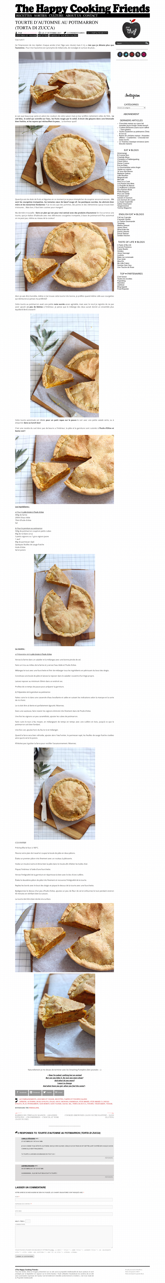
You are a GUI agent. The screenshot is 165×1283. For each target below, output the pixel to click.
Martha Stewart (123, 225)
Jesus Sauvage (123, 253)
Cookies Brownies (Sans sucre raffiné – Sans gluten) (89, 1116)
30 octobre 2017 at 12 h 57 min (32, 1168)
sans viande (56, 1103)
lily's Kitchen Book (124, 190)
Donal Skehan (123, 234)
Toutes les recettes (124, 279)
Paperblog (121, 281)
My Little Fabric (123, 263)
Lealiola (120, 255)
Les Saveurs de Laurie (126, 200)
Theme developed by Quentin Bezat (134, 1274)
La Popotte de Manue (125, 186)
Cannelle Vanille (124, 219)
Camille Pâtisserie (28, 1139)
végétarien (100, 1103)
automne (31, 1101)
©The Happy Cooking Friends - (27, 1269)
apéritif (22, 1101)
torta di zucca (79, 1103)
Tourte (90, 1103)
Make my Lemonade (125, 257)
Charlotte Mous (123, 157)
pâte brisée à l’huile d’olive (33, 512)
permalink (34, 1108)
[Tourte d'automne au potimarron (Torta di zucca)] (64, 82)
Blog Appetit (122, 287)
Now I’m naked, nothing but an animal (65, 1075)
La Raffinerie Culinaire (126, 188)
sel (70, 1103)
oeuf (58, 1101)
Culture (56, 15)
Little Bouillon (122, 175)
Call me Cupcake (124, 217)
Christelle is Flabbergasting (128, 159)
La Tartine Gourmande (126, 221)
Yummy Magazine (124, 208)
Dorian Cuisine (123, 163)
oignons (64, 1101)
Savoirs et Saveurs (124, 198)
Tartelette (121, 223)
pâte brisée (84, 1101)
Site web (18, 1211)
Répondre (109, 1158)
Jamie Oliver (122, 227)
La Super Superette (125, 202)
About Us (73, 15)
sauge (65, 1103)
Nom (16, 1196)
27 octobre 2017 (53, 32)
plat (25, 1103)
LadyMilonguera (27, 1166)
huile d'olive (42, 1101)
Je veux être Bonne (125, 171)
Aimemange (122, 153)
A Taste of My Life (124, 245)
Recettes (24, 15)
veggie (109, 1103)
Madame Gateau (124, 173)
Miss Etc (120, 261)
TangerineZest (123, 206)
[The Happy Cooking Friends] (82, 13)
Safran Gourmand (124, 204)
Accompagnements (97, 32)
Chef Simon (122, 277)
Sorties (40, 15)
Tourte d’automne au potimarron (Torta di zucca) (56, 24)
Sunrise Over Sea (124, 265)
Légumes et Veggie (26, 35)
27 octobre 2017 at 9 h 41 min (32, 1141)
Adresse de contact (23, 1204)
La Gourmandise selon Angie (128, 167)
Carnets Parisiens (124, 247)
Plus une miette (123, 194)
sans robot (44, 1103)
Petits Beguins (123, 192)
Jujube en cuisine (124, 169)
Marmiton (121, 283)
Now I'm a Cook (123, 182)
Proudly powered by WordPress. (134, 1270)
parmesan (73, 1101)
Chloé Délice (122, 161)
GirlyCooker (30, 32)
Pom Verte (121, 259)
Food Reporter (123, 289)
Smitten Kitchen (123, 236)
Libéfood (120, 285)
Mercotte (120, 180)
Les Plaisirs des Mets (125, 184)
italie (52, 1101)
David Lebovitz (123, 231)
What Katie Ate (123, 229)
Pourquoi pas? (123, 196)
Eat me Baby (122, 165)
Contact (90, 15)
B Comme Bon (123, 155)
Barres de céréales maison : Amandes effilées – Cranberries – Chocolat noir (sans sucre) (37, 1117)
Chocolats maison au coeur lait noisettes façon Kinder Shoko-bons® (133, 124)
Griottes (120, 251)
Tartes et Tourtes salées (64, 35)
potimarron (33, 1103)
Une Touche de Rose (125, 267)
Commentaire (20, 1224)
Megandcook (122, 177)
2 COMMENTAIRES (76, 32)
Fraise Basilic (122, 249)
